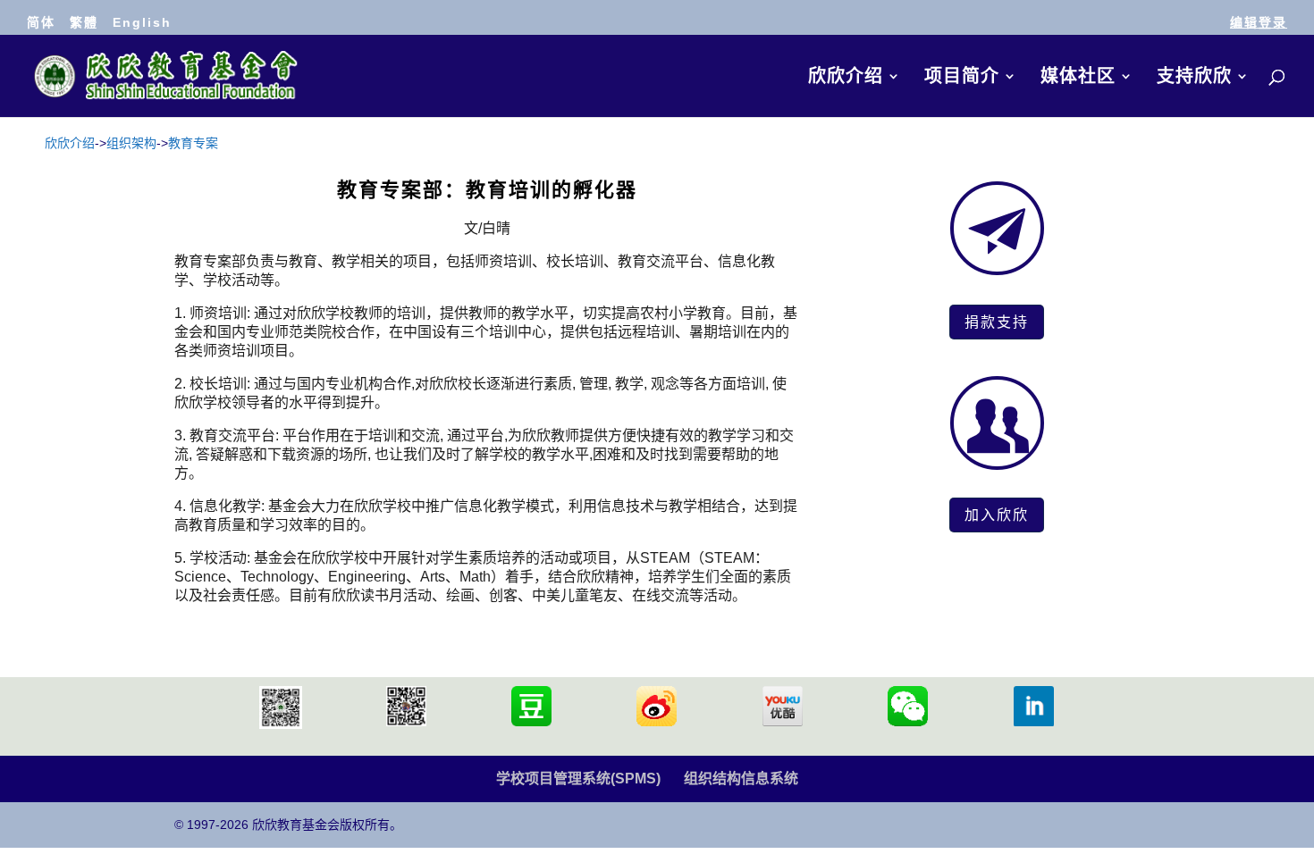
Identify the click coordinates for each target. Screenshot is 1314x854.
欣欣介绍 (845, 78)
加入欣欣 (996, 514)
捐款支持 (996, 321)
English (142, 22)
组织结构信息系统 (741, 778)
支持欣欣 (1194, 78)
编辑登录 (1258, 22)
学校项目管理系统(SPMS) (578, 778)
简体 (41, 22)
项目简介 (961, 78)
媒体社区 (1078, 78)
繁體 (84, 22)
